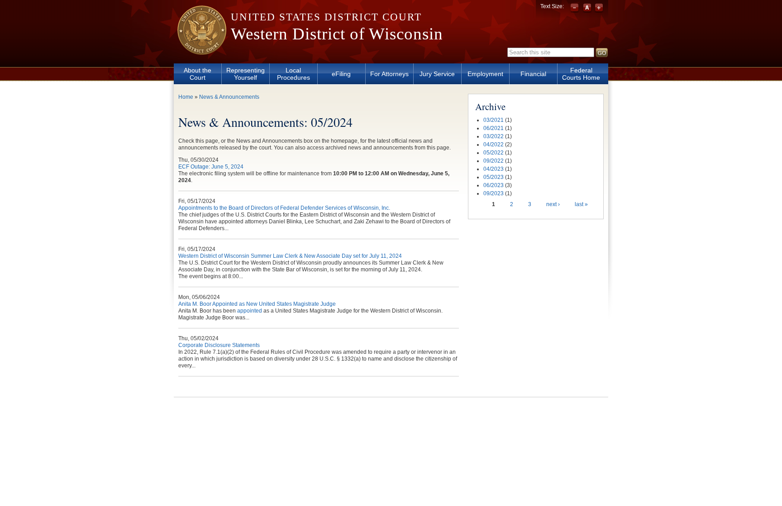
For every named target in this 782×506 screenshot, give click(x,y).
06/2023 (493, 185)
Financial (533, 73)
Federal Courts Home (581, 74)
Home (185, 97)
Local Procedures (293, 74)
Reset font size (587, 8)
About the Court (197, 74)
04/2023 (493, 169)
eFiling (341, 73)
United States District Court (326, 17)
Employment (485, 73)
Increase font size (599, 8)
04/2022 (493, 144)
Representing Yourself (245, 74)
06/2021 (493, 128)
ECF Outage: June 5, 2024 (210, 167)
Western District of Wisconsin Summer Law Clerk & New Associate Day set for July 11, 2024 (290, 256)
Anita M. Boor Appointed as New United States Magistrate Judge (257, 304)
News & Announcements (229, 97)
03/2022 (493, 136)
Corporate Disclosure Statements (219, 345)
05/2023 (493, 177)
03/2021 (493, 120)
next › (553, 204)
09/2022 (493, 161)
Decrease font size (575, 8)
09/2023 (493, 193)
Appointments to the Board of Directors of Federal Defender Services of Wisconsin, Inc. (284, 208)
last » (581, 204)
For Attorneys (389, 73)
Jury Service (437, 73)
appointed (249, 311)
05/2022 (493, 152)
